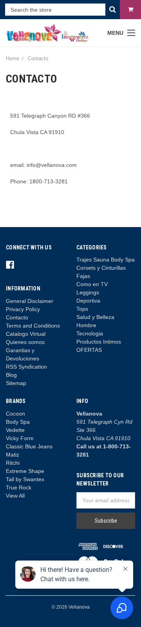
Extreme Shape (25, 471)
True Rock (18, 487)
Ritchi (13, 463)
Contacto (17, 317)
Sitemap (16, 383)
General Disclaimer (29, 301)
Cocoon (15, 413)
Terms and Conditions (33, 325)
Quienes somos (25, 342)
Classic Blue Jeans (29, 446)
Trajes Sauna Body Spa (105, 259)
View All (15, 496)
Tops (82, 309)
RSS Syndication (26, 367)
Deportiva (88, 300)
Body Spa (18, 422)
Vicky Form (20, 438)
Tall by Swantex (25, 479)
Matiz (12, 454)
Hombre (86, 325)
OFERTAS (89, 350)
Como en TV (92, 284)
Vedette (15, 430)
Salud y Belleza (95, 317)
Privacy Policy (23, 309)
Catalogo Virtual (25, 334)
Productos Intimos (98, 342)
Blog (11, 375)
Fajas (83, 276)
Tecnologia (89, 333)
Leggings (87, 292)
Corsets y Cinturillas (101, 268)
